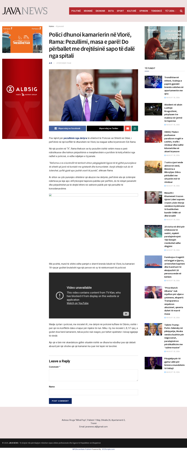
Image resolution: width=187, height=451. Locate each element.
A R (50, 63)
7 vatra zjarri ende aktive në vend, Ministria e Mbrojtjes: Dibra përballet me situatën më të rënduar (173, 172)
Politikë (76, 11)
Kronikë (88, 11)
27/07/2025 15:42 (64, 63)
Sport (120, 11)
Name (52, 387)
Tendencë (156, 11)
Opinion (143, 11)
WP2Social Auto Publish (81, 449)
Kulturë (131, 11)
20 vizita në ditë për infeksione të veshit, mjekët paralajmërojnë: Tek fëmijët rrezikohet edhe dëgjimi (174, 236)
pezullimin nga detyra (75, 138)
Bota (111, 11)
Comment (54, 366)
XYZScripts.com (108, 449)
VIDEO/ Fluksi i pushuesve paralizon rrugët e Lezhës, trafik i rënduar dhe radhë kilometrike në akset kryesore (173, 141)
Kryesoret (60, 26)
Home (51, 26)
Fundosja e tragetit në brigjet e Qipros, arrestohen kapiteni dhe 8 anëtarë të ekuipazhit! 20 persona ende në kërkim (174, 267)
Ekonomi (100, 11)
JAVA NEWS (13, 443)
